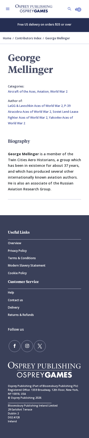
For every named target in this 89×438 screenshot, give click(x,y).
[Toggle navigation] (7, 8)
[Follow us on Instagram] (27, 346)
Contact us (15, 300)
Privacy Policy (17, 251)
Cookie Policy (17, 273)
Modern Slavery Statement (26, 265)
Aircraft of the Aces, (22, 91)
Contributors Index (28, 38)
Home (7, 38)
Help (11, 292)
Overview (14, 243)
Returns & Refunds (21, 315)
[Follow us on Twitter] (40, 346)
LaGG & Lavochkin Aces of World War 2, (36, 106)
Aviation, (43, 91)
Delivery (13, 307)
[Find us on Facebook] (15, 346)
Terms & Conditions (22, 258)
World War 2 (58, 91)
